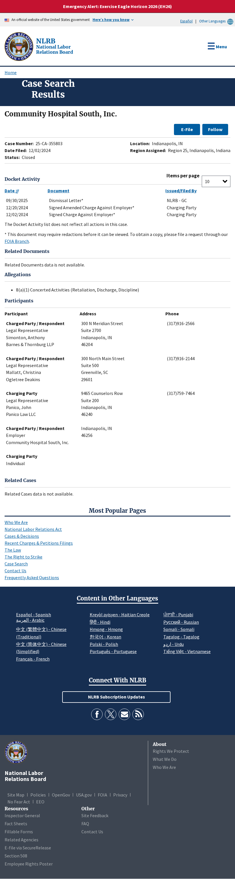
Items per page (183, 176)
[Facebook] (97, 714)
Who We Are (16, 522)
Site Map (15, 795)
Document (58, 190)
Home (11, 72)
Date (10, 190)
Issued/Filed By (181, 190)
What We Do (165, 759)
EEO (40, 802)
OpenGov (61, 795)
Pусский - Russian (181, 622)
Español (186, 21)
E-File (187, 129)
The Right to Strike (23, 557)
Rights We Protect (171, 751)
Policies (38, 795)
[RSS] (138, 714)
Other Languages (212, 21)
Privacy (120, 795)
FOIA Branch (17, 241)
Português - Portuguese (113, 651)
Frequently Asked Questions (32, 577)
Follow (215, 129)
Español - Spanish (33, 614)
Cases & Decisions (22, 536)
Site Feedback (94, 815)
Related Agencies (21, 839)
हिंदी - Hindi (100, 622)
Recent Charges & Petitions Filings (39, 543)
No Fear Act (18, 802)
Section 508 (16, 856)
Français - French (33, 659)
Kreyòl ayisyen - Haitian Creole (120, 614)
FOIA (102, 795)
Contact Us (15, 570)
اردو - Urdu (173, 644)
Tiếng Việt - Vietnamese (187, 651)
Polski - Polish (104, 644)
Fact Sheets (16, 823)
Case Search (16, 564)
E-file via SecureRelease (28, 848)
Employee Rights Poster (29, 864)
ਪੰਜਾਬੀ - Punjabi (178, 614)
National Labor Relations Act (33, 529)
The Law (13, 550)
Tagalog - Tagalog (181, 637)
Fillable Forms (19, 831)
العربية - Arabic (30, 620)
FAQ (85, 823)
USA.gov (84, 795)
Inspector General (22, 815)
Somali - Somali (178, 629)
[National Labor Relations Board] (19, 46)
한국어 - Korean (105, 637)
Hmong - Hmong (106, 629)
